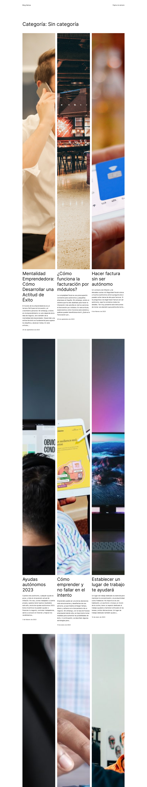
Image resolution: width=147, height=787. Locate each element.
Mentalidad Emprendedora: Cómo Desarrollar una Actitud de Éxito (38, 287)
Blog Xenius (26, 5)
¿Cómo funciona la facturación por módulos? (73, 281)
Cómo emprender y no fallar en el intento (71, 587)
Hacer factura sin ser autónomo (106, 279)
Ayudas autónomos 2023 (34, 584)
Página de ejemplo (119, 5)
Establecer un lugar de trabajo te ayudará (108, 584)
